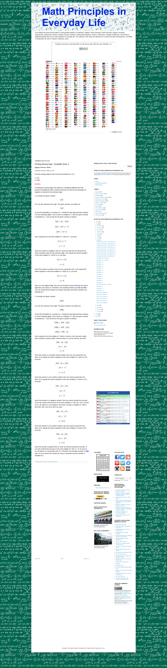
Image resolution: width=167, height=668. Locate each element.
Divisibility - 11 (100, 270)
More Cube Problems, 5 (102, 298)
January (99, 311)
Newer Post (37, 558)
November (99, 227)
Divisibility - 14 (100, 264)
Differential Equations (100, 200)
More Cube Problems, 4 (102, 300)
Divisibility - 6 (100, 280)
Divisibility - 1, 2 (100, 290)
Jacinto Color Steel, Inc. (121, 541)
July (98, 236)
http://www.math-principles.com (121, 603)
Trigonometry (98, 215)
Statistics (97, 211)
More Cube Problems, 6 (102, 296)
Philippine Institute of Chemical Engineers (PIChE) (123, 505)
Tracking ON (118, 423)
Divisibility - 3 (100, 288)
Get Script (108, 423)
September (99, 231)
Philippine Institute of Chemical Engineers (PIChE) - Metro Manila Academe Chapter (124, 509)
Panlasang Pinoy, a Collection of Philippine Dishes (123, 556)
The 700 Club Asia (120, 576)
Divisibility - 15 (100, 262)
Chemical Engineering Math (101, 197)
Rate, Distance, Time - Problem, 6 (104, 284)
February (99, 309)
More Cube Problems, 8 (102, 292)
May (98, 240)
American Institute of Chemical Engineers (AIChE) (123, 490)
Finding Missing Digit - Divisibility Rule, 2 (106, 254)
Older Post (86, 558)
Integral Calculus (99, 202)
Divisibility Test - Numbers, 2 (103, 258)
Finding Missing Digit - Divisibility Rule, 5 (106, 247)
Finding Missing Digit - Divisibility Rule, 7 (106, 243)
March (98, 307)
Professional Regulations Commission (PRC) (122, 512)
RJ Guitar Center (120, 565)
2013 (97, 314)
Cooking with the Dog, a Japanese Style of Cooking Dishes (124, 536)
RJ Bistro (118, 563)
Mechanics (97, 204)
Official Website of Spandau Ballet (124, 552)
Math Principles (99, 322)
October (99, 229)
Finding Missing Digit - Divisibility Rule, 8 (106, 241)
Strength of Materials (100, 213)
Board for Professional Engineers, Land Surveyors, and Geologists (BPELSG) (124, 501)
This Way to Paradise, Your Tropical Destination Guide (122, 578)
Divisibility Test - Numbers (103, 260)
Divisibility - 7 (100, 278)
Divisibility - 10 (100, 272)
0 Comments (54, 461)
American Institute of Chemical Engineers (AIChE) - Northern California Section (123, 494)
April (98, 305)
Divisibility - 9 (100, 274)
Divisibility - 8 (100, 276)
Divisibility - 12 (100, 268)
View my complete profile (100, 325)
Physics (97, 206)
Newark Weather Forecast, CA (103, 487)
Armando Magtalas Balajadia (121, 592)
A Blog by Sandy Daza (121, 524)
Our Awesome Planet (121, 554)
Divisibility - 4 (100, 286)
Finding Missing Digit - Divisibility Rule (106, 256)
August (98, 234)
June (98, 238)
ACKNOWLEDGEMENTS (101, 183)
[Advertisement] (83, 145)
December (99, 225)
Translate (126, 480)
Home (62, 558)
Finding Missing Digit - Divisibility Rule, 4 (106, 250)
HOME (96, 181)
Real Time (113, 423)
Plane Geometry (99, 208)
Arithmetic (97, 195)
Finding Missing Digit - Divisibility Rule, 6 (106, 245)
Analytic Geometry (99, 193)
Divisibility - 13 (100, 266)
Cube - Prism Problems (102, 302)
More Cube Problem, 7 (102, 294)
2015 (97, 222)
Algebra (97, 192)
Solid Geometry (99, 209)
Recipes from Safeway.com (122, 561)
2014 (97, 224)
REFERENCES (98, 185)
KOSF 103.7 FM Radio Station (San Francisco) (123, 544)
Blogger (103, 648)
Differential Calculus (100, 199)
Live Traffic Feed (113, 393)
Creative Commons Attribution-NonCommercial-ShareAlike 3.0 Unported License (123, 595)
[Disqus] (62, 487)
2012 (97, 316)
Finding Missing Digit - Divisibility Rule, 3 (106, 252)
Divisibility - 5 (100, 282)
